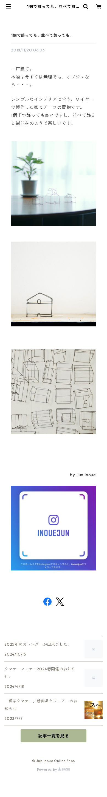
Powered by (47, 769)
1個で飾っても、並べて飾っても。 (42, 35)
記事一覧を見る (53, 735)
